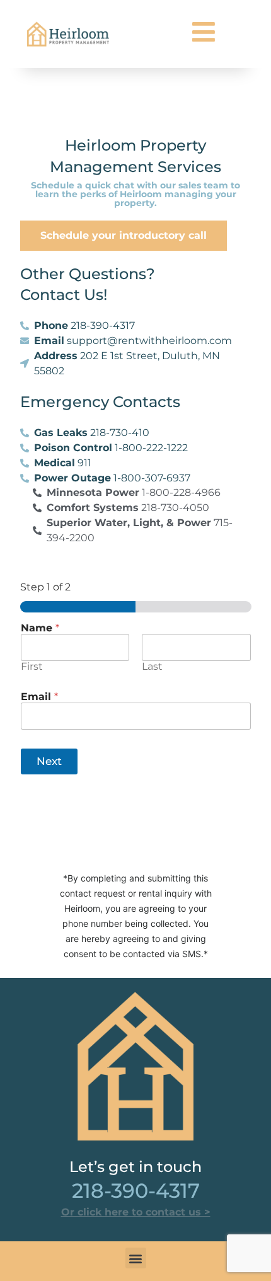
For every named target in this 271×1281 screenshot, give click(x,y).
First (32, 666)
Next (49, 761)
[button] (135, 1258)
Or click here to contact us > (135, 1212)
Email (39, 697)
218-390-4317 (136, 1190)
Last (152, 666)
